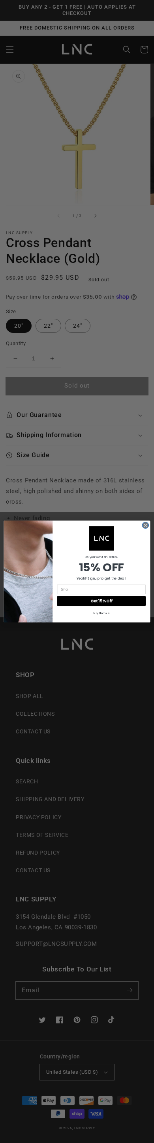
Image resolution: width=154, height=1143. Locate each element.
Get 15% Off (101, 601)
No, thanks (101, 613)
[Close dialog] (145, 525)
